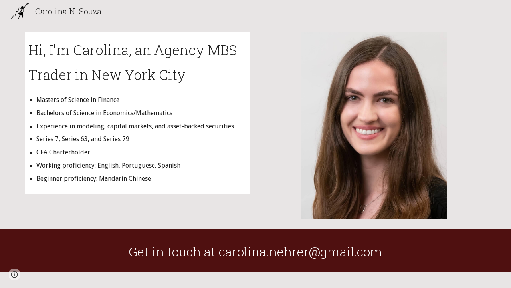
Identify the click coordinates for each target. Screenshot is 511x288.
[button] (14, 274)
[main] (137, 113)
